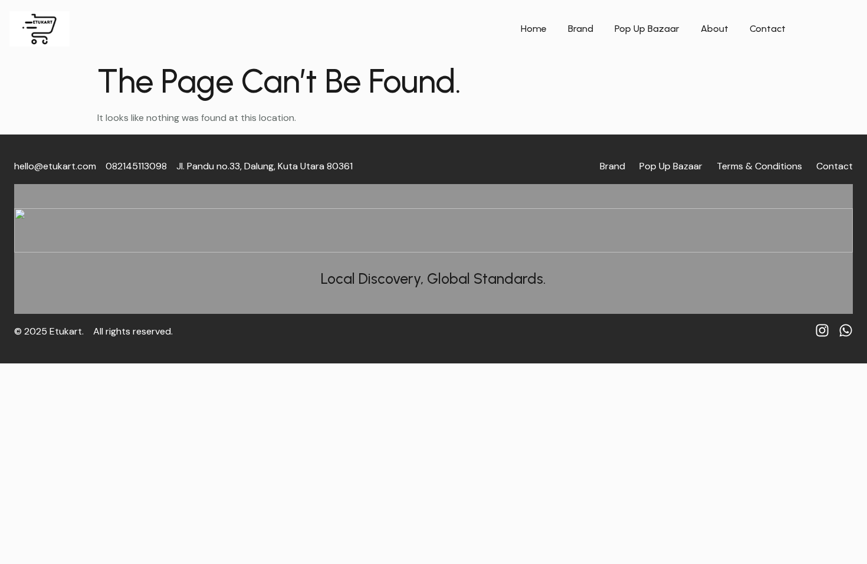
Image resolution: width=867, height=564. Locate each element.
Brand (580, 28)
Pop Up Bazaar (647, 28)
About (714, 28)
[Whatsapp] (846, 330)
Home (534, 28)
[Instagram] (822, 330)
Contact (768, 28)
